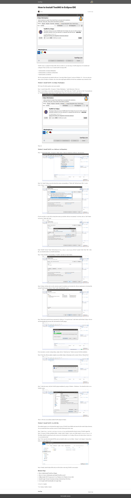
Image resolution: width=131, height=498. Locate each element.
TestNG (45, 484)
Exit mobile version (65, 496)
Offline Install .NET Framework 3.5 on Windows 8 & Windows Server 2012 (56, 477)
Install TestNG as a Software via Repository (48, 72)
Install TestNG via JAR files (45, 74)
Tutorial (50, 486)
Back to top (90, 492)
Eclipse (42, 486)
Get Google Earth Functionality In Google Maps (50, 481)
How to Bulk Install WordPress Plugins (48, 473)
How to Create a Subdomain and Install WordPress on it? (52, 475)
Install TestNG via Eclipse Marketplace (47, 70)
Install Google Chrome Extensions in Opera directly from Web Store (54, 479)
